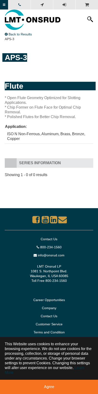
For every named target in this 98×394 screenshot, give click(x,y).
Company (49, 308)
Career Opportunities (49, 300)
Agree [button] (49, 387)
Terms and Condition (49, 332)
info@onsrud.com (50, 255)
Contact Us (49, 239)
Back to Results (20, 34)
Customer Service (49, 324)
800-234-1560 (50, 247)
